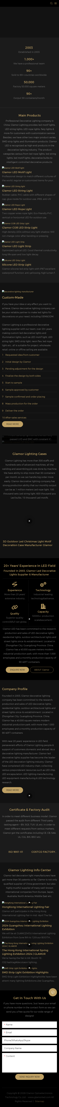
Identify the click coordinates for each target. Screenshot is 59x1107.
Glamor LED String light (17, 190)
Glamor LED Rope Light (17, 209)
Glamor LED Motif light (17, 172)
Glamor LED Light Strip (16, 246)
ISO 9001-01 (15, 851)
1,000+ (29, 59)
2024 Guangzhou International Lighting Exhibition (27, 927)
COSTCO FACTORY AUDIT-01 (43, 852)
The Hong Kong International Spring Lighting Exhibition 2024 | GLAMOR (25, 952)
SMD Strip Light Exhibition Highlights (25, 972)
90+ (29, 71)
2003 (29, 48)
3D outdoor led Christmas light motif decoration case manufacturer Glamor (27, 543)
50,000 (29, 82)
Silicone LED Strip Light (16, 264)
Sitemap (39, 1101)
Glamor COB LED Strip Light (19, 227)
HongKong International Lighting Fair (25, 907)
